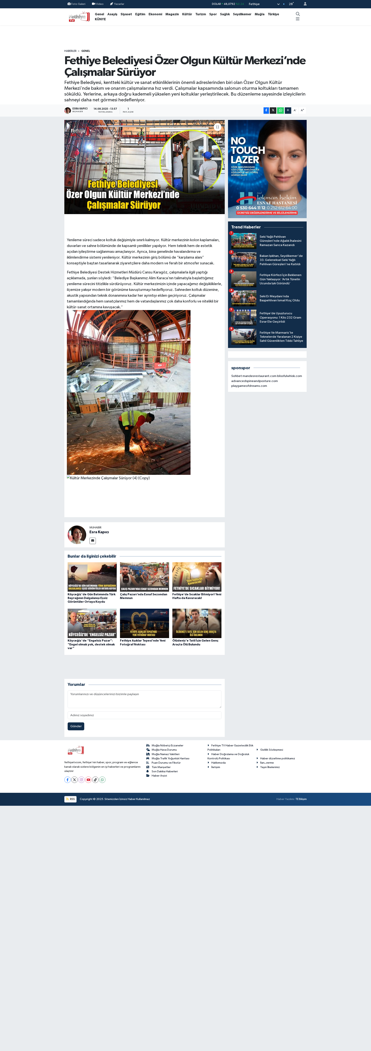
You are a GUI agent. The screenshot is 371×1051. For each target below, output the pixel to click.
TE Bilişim (301, 799)
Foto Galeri (78, 4)
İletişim (215, 767)
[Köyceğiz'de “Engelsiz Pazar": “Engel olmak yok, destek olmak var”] (92, 623)
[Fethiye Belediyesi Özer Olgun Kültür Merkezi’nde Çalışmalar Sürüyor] (144, 167)
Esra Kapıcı (99, 532)
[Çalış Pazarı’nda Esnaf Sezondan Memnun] (144, 576)
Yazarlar (119, 4)
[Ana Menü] (298, 19)
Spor (213, 14)
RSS (72, 799)
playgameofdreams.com (249, 386)
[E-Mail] (92, 541)
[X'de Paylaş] (273, 110)
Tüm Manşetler (161, 767)
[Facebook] (67, 780)
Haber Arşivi (159, 775)
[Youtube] (88, 780)
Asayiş (112, 14)
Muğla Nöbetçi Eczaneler (167, 745)
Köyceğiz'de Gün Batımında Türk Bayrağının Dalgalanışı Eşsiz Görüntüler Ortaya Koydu (92, 598)
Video (100, 4)
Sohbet (236, 376)
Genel (99, 14)
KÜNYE (100, 19)
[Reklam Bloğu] (267, 169)
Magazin (172, 14)
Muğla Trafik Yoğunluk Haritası (170, 758)
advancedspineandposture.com (254, 381)
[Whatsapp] (102, 780)
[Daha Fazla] (288, 110)
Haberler (70, 51)
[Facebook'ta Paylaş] (266, 110)
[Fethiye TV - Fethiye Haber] (78, 16)
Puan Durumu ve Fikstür (166, 762)
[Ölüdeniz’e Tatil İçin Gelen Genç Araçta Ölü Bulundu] (196, 623)
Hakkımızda (218, 762)
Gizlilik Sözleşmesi (271, 749)
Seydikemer (242, 14)
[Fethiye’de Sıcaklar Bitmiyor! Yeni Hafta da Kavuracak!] (196, 576)
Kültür (187, 14)
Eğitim (140, 14)
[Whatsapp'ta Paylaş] (280, 110)
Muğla (260, 14)
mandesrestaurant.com (260, 376)
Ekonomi (155, 14)
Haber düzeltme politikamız (277, 758)
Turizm (200, 14)
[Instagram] (81, 780)
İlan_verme (267, 762)
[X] (74, 780)
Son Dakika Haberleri (165, 771)
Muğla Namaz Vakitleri (166, 754)
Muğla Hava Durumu (164, 749)
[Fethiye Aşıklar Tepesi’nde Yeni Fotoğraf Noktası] (144, 623)
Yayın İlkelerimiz (270, 767)
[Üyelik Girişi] (303, 4)
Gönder (76, 726)
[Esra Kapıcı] (77, 534)
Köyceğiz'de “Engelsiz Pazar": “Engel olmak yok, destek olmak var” (91, 644)
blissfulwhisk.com (289, 376)
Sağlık (225, 14)
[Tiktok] (95, 780)
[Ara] (297, 14)
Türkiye (273, 14)
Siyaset (126, 14)
